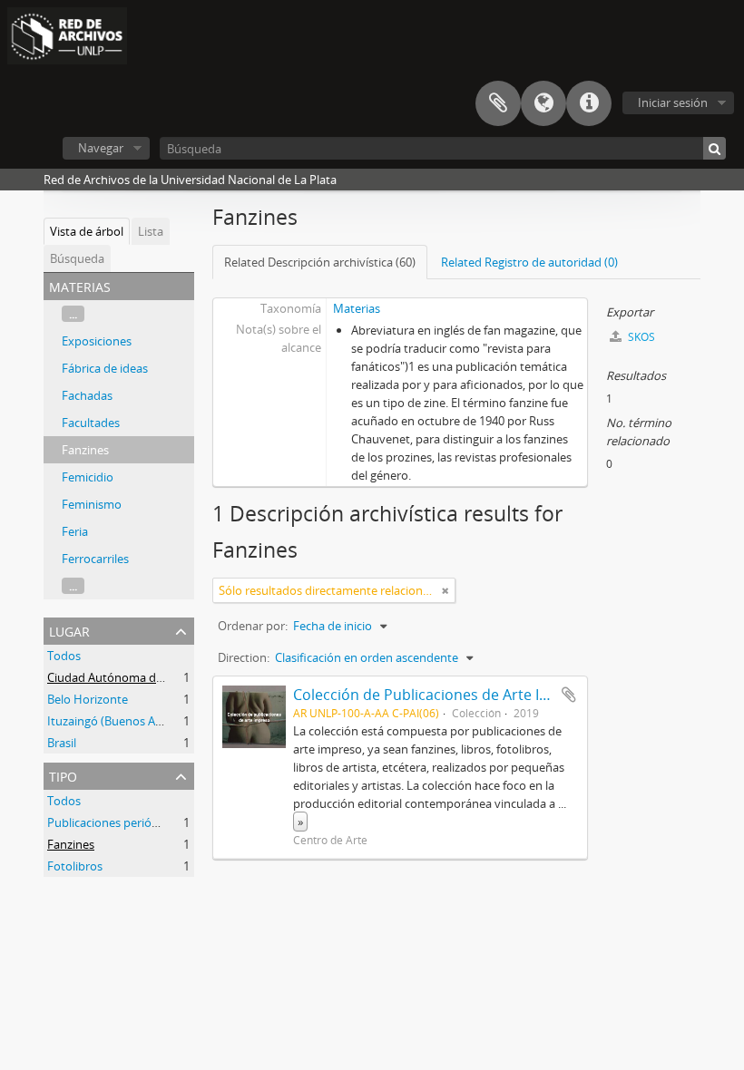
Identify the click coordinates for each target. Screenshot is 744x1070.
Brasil (61, 742)
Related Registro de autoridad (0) (529, 262)
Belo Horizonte (87, 699)
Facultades (91, 422)
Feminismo (92, 504)
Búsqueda (77, 258)
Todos (64, 655)
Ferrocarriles (95, 558)
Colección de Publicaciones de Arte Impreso (442, 695)
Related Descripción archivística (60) (320, 262)
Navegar (100, 148)
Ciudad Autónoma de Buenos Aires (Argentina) (172, 677)
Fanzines (85, 450)
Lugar (69, 630)
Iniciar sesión (673, 102)
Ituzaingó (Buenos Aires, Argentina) (141, 721)
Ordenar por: (253, 626)
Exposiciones (97, 341)
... (73, 314)
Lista (150, 231)
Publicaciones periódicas (113, 822)
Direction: (243, 657)
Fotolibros (75, 866)
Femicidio (87, 477)
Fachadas (87, 395)
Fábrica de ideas (105, 368)
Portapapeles (498, 103)
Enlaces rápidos (589, 103)
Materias (356, 308)
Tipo (63, 775)
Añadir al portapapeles (569, 695)
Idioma (543, 103)
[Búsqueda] (714, 148)
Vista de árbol (86, 231)
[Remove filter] (445, 590)
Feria (75, 531)
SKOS (640, 337)
